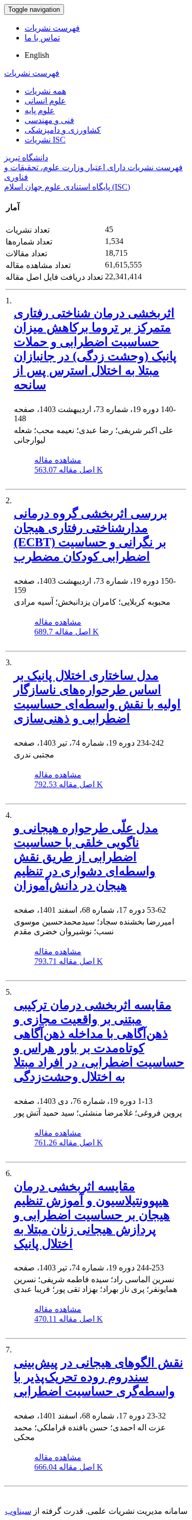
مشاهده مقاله (57, 460)
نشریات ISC (45, 139)
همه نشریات (45, 91)
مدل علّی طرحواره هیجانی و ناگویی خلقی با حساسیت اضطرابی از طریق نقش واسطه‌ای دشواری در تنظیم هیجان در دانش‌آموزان (86, 856)
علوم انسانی (45, 100)
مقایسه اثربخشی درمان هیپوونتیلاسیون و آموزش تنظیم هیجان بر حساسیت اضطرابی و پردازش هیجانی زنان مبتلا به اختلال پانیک (92, 1215)
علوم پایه (40, 110)
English (37, 55)
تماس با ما (42, 37)
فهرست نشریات (52, 28)
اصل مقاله (68, 469)
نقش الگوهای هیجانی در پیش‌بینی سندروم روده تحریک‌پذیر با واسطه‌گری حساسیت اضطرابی (98, 1377)
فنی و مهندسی (49, 120)
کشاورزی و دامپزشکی (63, 130)
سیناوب (18, 1511)
